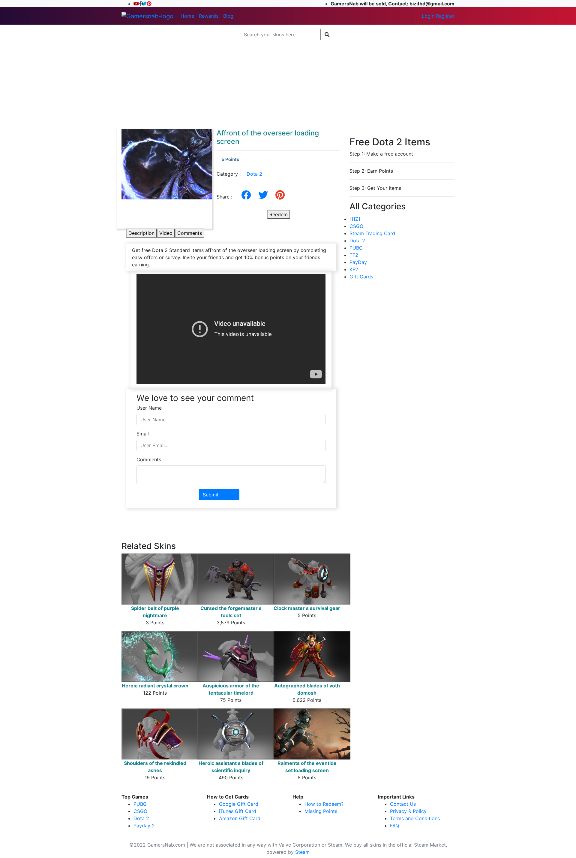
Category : (239, 174)
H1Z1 (355, 219)
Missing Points (320, 811)
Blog (228, 16)
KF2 (354, 269)
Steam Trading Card (372, 233)
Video (165, 233)
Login (428, 16)
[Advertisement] (288, 85)
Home (187, 16)
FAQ (394, 826)
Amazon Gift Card (239, 818)
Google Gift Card (238, 804)
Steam (302, 852)
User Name (149, 408)
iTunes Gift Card (237, 811)
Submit (211, 495)
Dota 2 (254, 174)
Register (445, 16)
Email (142, 434)
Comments (189, 233)
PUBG (356, 248)
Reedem (278, 214)
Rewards (208, 16)
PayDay (358, 262)
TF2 (354, 255)
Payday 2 (144, 826)
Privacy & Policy (408, 811)
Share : (227, 197)
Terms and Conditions (415, 818)
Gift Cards (361, 277)
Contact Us (403, 804)
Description (141, 233)
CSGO (356, 226)
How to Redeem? (324, 804)
